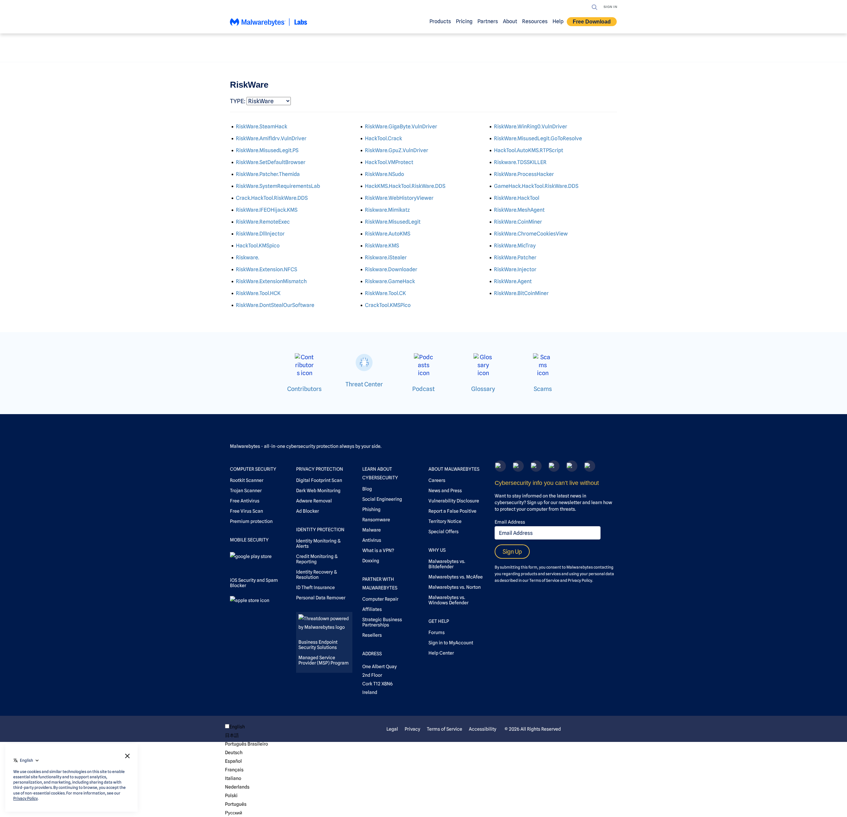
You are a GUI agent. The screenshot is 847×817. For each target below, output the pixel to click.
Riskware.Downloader (391, 269)
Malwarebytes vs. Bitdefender (446, 564)
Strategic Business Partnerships (382, 622)
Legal (392, 729)
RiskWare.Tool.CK (385, 293)
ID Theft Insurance (315, 587)
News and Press (445, 490)
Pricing (464, 21)
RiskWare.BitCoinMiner (521, 293)
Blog (367, 489)
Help (558, 21)
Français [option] (234, 769)
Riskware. (247, 257)
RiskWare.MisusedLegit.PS (267, 150)
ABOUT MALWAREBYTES (453, 469)
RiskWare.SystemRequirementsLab (278, 186)
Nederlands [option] (237, 787)
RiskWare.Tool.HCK (258, 293)
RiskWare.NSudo (384, 174)
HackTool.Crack (383, 138)
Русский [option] (233, 812)
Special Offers (443, 531)
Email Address (510, 522)
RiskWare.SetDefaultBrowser (270, 162)
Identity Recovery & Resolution (316, 574)
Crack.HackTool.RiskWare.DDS (272, 198)
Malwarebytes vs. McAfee (455, 577)
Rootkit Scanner (246, 480)
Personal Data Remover (320, 597)
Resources (535, 21)
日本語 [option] (232, 735)
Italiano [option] (233, 778)
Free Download (592, 21)
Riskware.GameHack (390, 281)
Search (595, 7)
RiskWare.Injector (515, 269)
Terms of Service (544, 580)
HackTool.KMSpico (258, 245)
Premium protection (251, 521)
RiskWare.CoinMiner (518, 222)
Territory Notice (445, 521)
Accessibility (482, 729)
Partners (487, 21)
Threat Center (364, 384)
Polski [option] (231, 795)
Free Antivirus (244, 500)
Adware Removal (314, 500)
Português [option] (235, 804)
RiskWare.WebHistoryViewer (399, 198)
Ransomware (376, 519)
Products (440, 21)
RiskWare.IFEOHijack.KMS (266, 210)
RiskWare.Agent (513, 281)
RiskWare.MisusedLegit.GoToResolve (538, 138)
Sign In (610, 7)
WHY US (437, 550)
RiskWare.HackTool (516, 198)
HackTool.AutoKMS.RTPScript (528, 150)
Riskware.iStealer (386, 257)
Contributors (304, 388)
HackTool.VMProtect (389, 162)
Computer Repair (380, 599)
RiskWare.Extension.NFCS (266, 269)
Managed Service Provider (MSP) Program (323, 660)
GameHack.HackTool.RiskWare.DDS (536, 186)
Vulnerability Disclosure (453, 500)
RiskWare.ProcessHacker (524, 174)
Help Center (441, 653)
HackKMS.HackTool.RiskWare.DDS (405, 186)
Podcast (423, 388)
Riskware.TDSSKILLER (520, 162)
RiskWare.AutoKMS (387, 234)
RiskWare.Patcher (515, 257)
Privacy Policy (580, 580)
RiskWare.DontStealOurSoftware (275, 305)
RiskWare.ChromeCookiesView (531, 234)
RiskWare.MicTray (515, 245)
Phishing (371, 509)
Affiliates (372, 609)
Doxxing (370, 560)
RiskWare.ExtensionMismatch (271, 281)
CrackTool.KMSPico (388, 305)
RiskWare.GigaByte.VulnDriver (401, 126)
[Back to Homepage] (268, 25)
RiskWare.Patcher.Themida (268, 174)
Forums (436, 632)
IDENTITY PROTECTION (320, 529)
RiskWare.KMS (382, 245)
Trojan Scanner (246, 490)
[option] (246, 735)
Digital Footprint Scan (319, 480)
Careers (436, 480)
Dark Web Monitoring (318, 490)
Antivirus (371, 540)
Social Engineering (382, 499)
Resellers (372, 635)
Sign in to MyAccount (450, 642)
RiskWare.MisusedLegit (393, 222)
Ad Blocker (307, 511)
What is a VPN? (378, 550)
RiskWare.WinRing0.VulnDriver (530, 126)
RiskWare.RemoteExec (263, 222)
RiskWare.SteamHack (261, 126)
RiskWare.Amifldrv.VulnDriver (271, 138)
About (510, 21)
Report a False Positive (452, 511)
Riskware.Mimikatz (387, 210)
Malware (371, 530)
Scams (543, 388)
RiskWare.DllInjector (260, 234)
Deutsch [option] (234, 752)
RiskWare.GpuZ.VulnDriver (396, 150)
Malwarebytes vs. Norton (454, 587)
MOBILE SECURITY (249, 539)
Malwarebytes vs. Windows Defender (448, 600)
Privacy (412, 729)
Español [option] (233, 761)
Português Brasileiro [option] (246, 744)
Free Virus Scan (246, 511)
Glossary (483, 388)
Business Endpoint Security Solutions (317, 644)
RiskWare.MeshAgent (519, 210)
